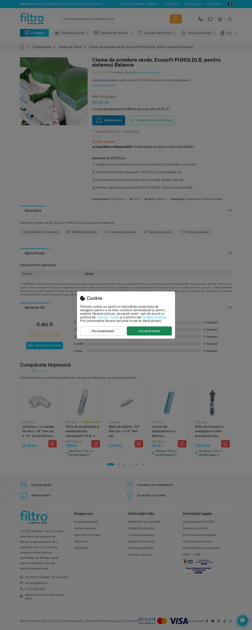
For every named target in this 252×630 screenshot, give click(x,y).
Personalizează (103, 331)
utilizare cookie (107, 317)
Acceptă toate (149, 331)
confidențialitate (154, 317)
